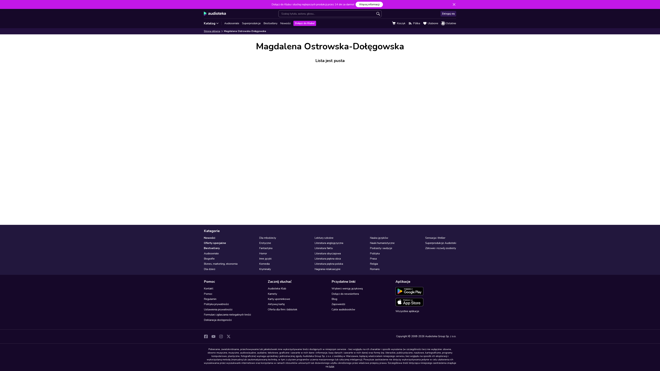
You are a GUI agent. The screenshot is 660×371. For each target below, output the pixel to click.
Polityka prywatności (216, 304)
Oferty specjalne (215, 243)
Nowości (285, 23)
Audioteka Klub (277, 288)
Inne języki (265, 259)
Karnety (272, 294)
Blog (334, 299)
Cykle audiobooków (343, 309)
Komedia (264, 264)
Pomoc (208, 294)
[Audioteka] (215, 13)
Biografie (209, 259)
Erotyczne (265, 243)
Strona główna (212, 31)
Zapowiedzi (338, 304)
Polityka (375, 253)
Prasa (373, 259)
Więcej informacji (369, 4)
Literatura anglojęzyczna (329, 243)
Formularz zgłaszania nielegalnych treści (227, 315)
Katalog (209, 23)
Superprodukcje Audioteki (440, 243)
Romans (375, 269)
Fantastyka (265, 248)
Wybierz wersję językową (347, 288)
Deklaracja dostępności (218, 320)
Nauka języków (379, 238)
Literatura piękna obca (328, 259)
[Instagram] (221, 336)
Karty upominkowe (279, 299)
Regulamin (210, 299)
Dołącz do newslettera (345, 294)
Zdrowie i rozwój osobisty (440, 248)
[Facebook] (206, 336)
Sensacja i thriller (435, 238)
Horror (263, 253)
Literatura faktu (324, 248)
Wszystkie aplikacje (407, 311)
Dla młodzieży (267, 238)
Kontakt (208, 288)
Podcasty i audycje (381, 248)
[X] (229, 336)
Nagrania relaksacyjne (327, 269)
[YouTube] (213, 336)
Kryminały (265, 269)
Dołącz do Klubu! (305, 23)
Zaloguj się (448, 13)
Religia (374, 264)
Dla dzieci (209, 269)
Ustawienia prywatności (218, 309)
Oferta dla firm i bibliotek (282, 309)
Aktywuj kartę (276, 304)
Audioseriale (231, 23)
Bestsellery (270, 23)
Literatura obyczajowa (328, 253)
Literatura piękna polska (329, 264)
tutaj (331, 366)
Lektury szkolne (324, 238)
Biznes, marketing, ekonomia (221, 264)
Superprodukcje (251, 23)
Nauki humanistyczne (382, 243)
